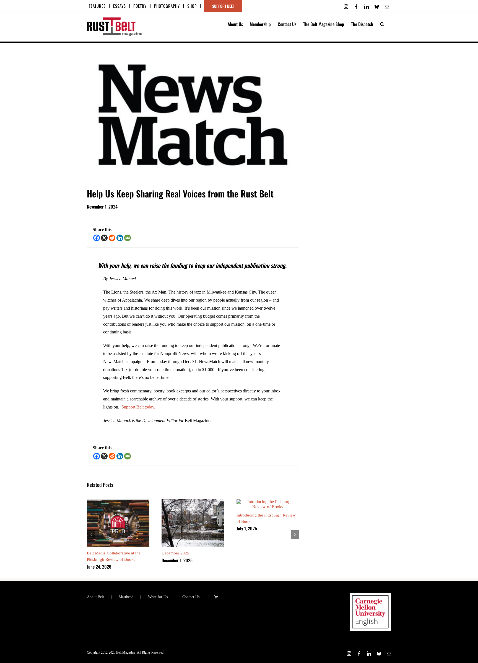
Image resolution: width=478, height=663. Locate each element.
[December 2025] (193, 501)
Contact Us (190, 597)
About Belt (95, 597)
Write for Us (158, 597)
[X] (104, 238)
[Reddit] (112, 238)
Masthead (126, 597)
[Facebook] (96, 238)
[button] (382, 23)
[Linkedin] (119, 238)
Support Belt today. (138, 407)
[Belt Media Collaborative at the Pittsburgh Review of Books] (118, 501)
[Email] (127, 238)
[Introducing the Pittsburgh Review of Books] (268, 501)
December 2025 (175, 553)
